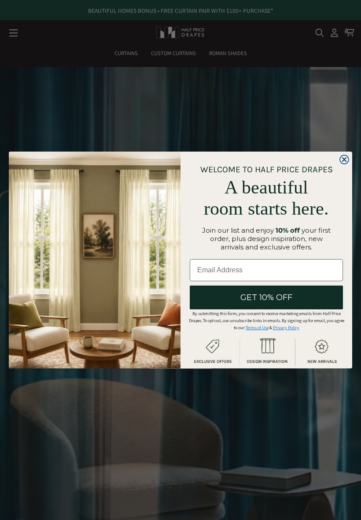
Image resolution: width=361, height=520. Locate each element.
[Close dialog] (344, 159)
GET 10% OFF (266, 297)
